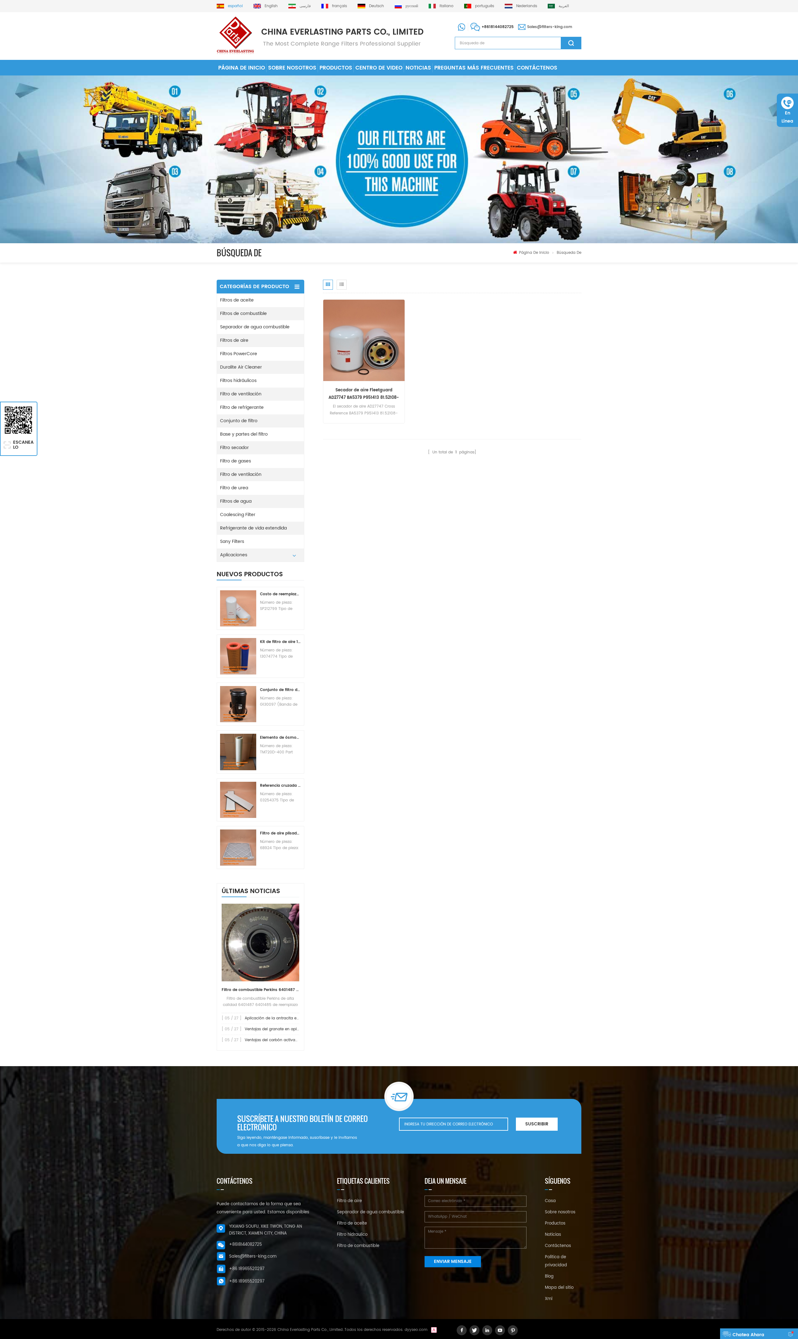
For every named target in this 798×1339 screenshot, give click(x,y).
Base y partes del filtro (244, 434)
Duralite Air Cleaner (241, 367)
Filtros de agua (236, 501)
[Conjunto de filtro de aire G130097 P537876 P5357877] (238, 704)
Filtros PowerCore (238, 353)
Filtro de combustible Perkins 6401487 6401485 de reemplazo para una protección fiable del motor (260, 990)
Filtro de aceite (352, 1223)
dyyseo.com (416, 1330)
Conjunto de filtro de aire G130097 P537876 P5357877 (280, 690)
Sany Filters (232, 541)
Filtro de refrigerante (242, 407)
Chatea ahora (748, 1334)
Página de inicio (241, 68)
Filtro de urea (234, 487)
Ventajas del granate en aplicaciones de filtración (291, 1029)
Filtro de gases (235, 461)
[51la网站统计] (434, 1330)
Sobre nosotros (292, 68)
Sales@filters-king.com (549, 27)
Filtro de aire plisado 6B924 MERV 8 (280, 833)
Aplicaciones (233, 554)
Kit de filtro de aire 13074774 (280, 642)
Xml (548, 1299)
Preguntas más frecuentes (474, 68)
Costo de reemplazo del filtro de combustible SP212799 (280, 594)
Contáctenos (537, 68)
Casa (550, 1201)
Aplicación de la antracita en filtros (277, 1018)
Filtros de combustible (243, 313)
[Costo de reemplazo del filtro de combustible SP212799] (238, 608)
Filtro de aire (349, 1201)
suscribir (536, 1124)
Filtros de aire (234, 340)
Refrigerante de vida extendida (253, 528)
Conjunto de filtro (238, 420)
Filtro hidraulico (352, 1234)
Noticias (418, 68)
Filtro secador (234, 447)
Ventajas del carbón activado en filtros (281, 1040)
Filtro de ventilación (241, 394)
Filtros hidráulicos (238, 380)
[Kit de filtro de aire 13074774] (238, 656)
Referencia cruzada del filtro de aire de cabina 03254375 (280, 786)
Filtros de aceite (237, 300)
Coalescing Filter (237, 514)
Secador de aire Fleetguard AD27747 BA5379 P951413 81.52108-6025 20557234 (364, 394)
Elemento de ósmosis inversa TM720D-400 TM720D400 (280, 738)
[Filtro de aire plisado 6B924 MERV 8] (238, 847)
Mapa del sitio (559, 1287)
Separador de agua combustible (255, 327)
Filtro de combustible (358, 1246)
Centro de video (378, 68)
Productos (336, 68)
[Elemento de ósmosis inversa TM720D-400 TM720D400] (238, 752)
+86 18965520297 (246, 1269)
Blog (549, 1276)
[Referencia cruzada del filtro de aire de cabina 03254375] (238, 800)
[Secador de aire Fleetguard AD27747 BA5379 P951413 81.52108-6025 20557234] (364, 340)
